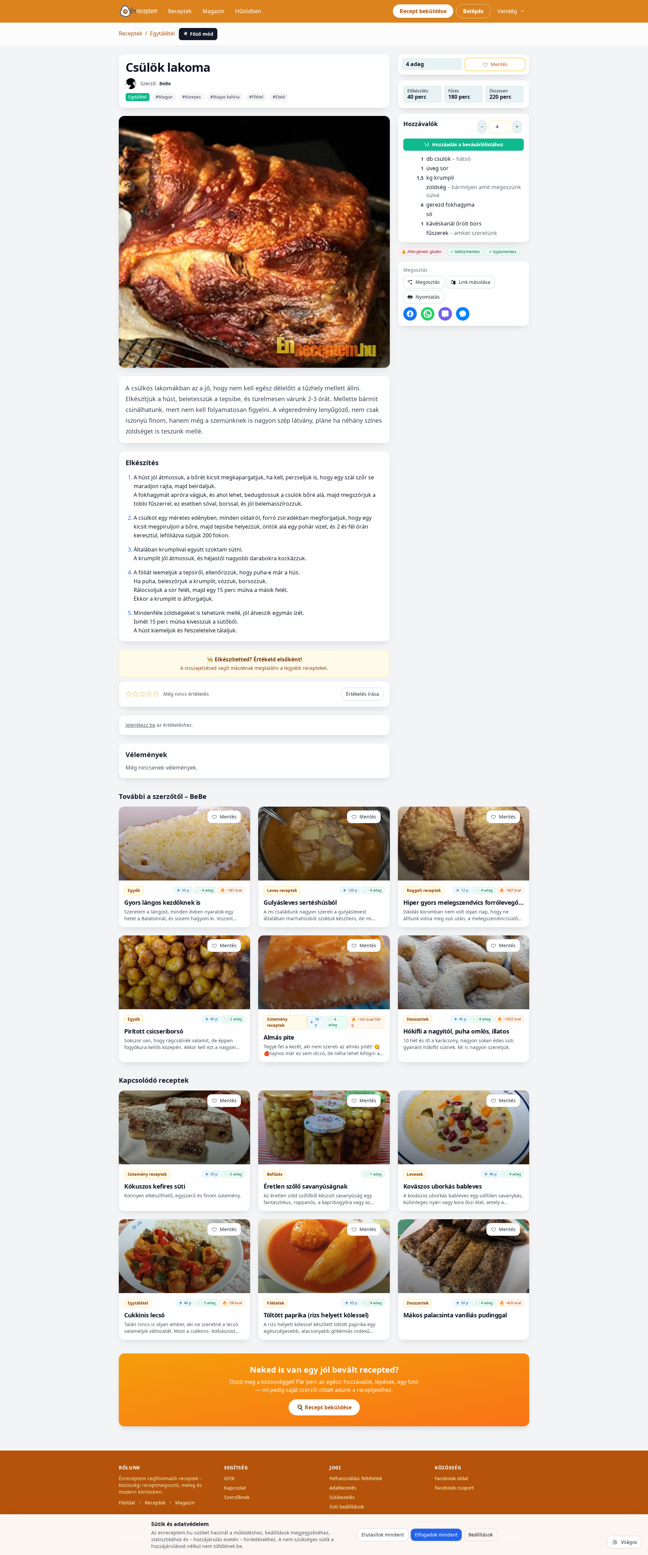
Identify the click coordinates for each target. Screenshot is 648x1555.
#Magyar (164, 97)
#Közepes (191, 97)
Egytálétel (162, 33)
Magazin (213, 11)
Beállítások (480, 1534)
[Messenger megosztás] (462, 314)
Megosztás (427, 282)
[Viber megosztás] (445, 314)
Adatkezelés (342, 1488)
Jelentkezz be (140, 725)
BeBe (165, 83)
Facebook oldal (451, 1478)
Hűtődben (248, 11)
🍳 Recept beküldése (324, 1407)
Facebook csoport (454, 1488)
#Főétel (256, 97)
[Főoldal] (139, 11)
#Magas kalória (225, 97)
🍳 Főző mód (198, 34)
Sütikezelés (342, 1497)
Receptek (180, 11)
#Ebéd (279, 97)
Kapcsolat (235, 1488)
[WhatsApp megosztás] (427, 314)
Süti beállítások (346, 1506)
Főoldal (127, 1502)
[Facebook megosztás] (410, 314)
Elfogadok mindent (436, 1534)
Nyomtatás (427, 297)
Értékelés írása (362, 694)
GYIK (229, 1478)
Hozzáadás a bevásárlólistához (467, 144)
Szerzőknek (236, 1497)
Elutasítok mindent (382, 1534)
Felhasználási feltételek (355, 1478)
